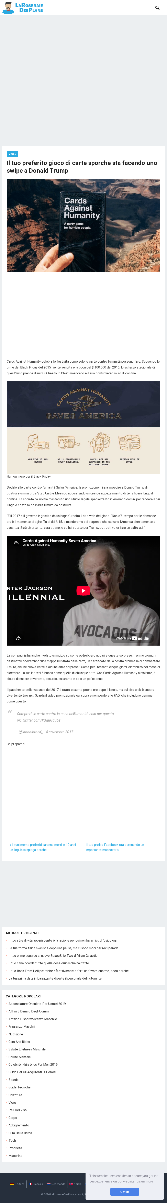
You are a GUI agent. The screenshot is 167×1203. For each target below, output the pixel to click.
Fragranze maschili (22, 1027)
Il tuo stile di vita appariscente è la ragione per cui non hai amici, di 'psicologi (62, 940)
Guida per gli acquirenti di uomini (32, 1072)
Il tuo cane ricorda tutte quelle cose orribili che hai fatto (49, 963)
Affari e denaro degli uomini (29, 1011)
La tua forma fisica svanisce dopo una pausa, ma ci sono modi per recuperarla (63, 948)
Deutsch (19, 1184)
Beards (14, 1080)
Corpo (13, 1118)
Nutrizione (16, 1034)
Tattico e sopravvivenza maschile (33, 1019)
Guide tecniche (20, 1087)
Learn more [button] (145, 1181)
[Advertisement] (83, 45)
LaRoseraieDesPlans (62, 1194)
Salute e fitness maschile (27, 1049)
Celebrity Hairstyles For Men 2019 (33, 1064)
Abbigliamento (19, 1125)
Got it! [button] (124, 1191)
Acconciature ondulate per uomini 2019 (37, 1004)
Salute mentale (20, 1057)
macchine (15, 1156)
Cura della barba (20, 1133)
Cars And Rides (19, 1042)
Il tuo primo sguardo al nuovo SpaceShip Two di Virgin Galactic (53, 956)
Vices (12, 154)
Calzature (15, 1095)
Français (38, 1184)
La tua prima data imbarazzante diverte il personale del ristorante (55, 978)
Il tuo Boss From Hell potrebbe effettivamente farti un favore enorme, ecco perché (69, 971)
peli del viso (18, 1110)
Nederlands (58, 1184)
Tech (12, 1140)
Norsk (77, 1184)
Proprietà (15, 1148)
